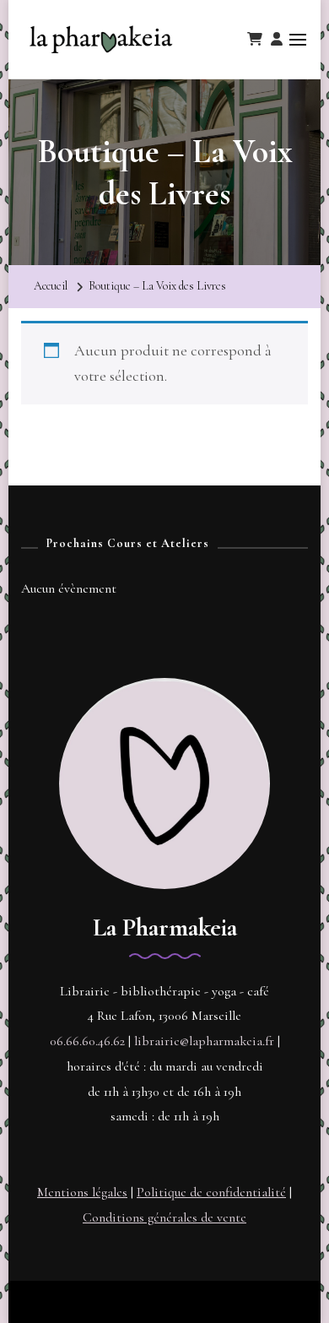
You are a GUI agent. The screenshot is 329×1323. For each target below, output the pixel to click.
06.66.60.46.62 (87, 1041)
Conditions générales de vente (164, 1217)
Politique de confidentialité (211, 1192)
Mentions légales (82, 1192)
